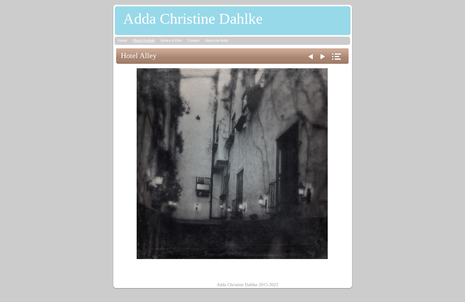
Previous (310, 56)
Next (322, 56)
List (337, 56)
